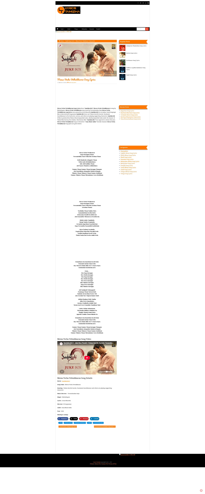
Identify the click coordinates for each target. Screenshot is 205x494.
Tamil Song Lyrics (70, 41)
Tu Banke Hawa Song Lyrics (129, 115)
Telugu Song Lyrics (126, 173)
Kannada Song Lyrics (127, 159)
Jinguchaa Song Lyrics (127, 111)
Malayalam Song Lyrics (128, 163)
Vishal (89, 422)
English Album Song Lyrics (129, 153)
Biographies (124, 151)
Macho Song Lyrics (131, 53)
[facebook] (138, 3)
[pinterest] (140, 3)
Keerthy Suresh (68, 422)
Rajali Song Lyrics (131, 75)
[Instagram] (148, 3)
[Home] (57, 29)
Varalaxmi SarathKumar (80, 422)
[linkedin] (145, 3)
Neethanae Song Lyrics (133, 60)
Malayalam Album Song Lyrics (130, 161)
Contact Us (104, 464)
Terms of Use (113, 464)
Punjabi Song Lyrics (127, 165)
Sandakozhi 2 (66, 381)
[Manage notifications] (201, 490)
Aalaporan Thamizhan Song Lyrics (136, 45)
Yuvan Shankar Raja (98, 422)
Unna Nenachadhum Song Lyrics (131, 119)
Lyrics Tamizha (63, 82)
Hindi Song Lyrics (126, 157)
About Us (97, 464)
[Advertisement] (122, 16)
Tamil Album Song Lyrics (128, 167)
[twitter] (143, 3)
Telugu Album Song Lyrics (129, 171)
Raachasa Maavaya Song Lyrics (130, 113)
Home (62, 41)
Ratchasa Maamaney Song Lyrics (131, 117)
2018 (61, 422)
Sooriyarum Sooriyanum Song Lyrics (104, 426)
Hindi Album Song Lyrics (128, 155)
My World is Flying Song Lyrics (68, 426)
